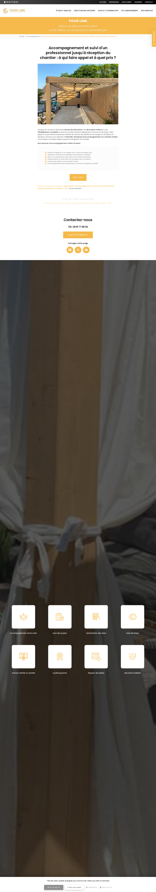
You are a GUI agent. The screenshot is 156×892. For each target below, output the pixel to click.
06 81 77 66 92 (12, 2)
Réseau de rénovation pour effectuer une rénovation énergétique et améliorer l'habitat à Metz (78, 203)
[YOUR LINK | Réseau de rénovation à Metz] (14, 10)
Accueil (103, 2)
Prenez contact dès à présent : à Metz (76, 187)
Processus (114, 2)
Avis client (126, 2)
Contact (149, 2)
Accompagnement (129, 10)
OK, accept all (54, 887)
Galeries (138, 2)
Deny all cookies (74, 887)
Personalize (92, 887)
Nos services (147, 10)
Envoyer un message (78, 235)
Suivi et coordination (108, 10)
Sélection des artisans (84, 10)
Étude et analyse (63, 10)
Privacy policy (106, 887)
